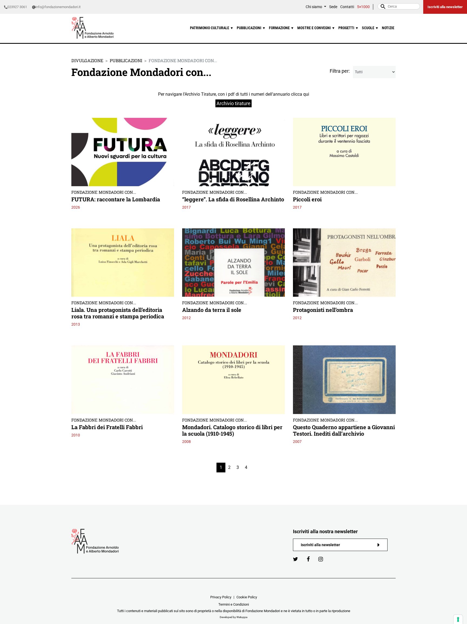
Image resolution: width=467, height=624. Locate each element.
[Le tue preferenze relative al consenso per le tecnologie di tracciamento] (458, 619)
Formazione (281, 28)
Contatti (347, 7)
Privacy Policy (220, 597)
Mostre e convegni (316, 28)
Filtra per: (340, 71)
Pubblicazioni (251, 28)
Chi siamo (314, 7)
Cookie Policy (246, 597)
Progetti (348, 28)
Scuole (370, 28)
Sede (333, 7)
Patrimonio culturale (212, 28)
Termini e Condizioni (233, 604)
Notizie (388, 28)
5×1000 (363, 7)
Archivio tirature (233, 103)
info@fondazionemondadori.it (58, 7)
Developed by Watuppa (233, 617)
